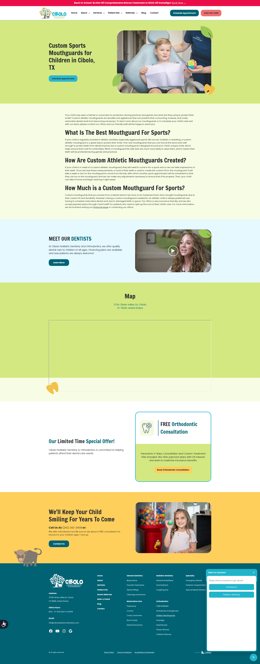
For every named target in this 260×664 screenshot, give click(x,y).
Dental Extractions (134, 625)
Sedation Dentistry (164, 576)
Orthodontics (162, 601)
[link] (53, 13)
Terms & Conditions (124, 652)
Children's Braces (163, 634)
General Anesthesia (164, 580)
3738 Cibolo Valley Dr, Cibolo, (130, 305)
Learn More (59, 263)
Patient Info (102, 590)
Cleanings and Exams (136, 595)
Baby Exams (132, 580)
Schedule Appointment (184, 13)
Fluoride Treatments (135, 585)
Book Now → (179, 3)
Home (74, 13)
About (100, 580)
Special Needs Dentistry (196, 590)
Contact (154, 13)
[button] (85, 13)
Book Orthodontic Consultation (173, 470)
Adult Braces (161, 625)
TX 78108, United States (130, 308)
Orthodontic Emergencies (167, 611)
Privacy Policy (109, 652)
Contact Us (59, 544)
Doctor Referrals (104, 595)
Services (101, 585)
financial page (100, 207)
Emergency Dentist (194, 580)
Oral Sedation (162, 585)
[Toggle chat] (253, 657)
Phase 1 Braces (162, 630)
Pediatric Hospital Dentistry (197, 585)
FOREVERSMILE (162, 606)
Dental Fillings (133, 590)
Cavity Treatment (134, 615)
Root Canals (132, 620)
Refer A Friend (103, 599)
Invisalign (160, 620)
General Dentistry (135, 576)
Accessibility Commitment (144, 652)
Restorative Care (134, 601)
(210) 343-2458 (211, 13)
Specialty (190, 576)
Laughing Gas (162, 590)
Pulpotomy (131, 606)
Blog (143, 13)
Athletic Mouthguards (165, 615)
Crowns (130, 611)
